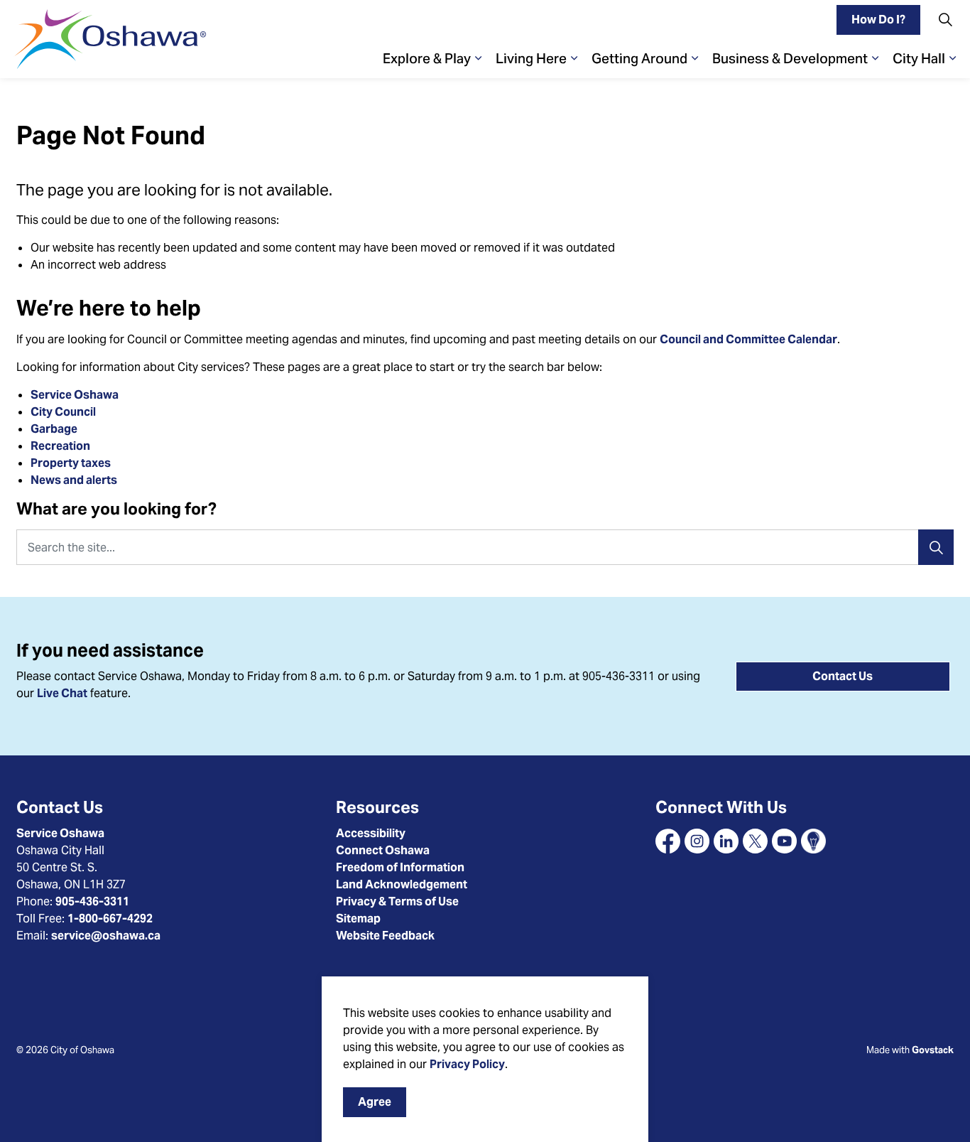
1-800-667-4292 (110, 918)
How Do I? (878, 19)
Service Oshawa (75, 394)
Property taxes (71, 463)
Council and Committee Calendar (748, 339)
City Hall (919, 58)
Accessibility (370, 833)
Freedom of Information (400, 867)
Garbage (54, 428)
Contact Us (842, 676)
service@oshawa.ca (105, 935)
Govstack (933, 1050)
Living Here (531, 58)
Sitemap (358, 918)
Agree (374, 1101)
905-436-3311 (92, 901)
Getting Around (639, 58)
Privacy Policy (467, 1064)
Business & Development (790, 58)
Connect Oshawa (383, 850)
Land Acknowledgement (401, 884)
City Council (64, 411)
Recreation (60, 445)
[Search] (936, 547)
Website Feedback (385, 935)
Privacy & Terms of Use (397, 901)
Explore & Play (427, 58)
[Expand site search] (945, 19)
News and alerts (74, 480)
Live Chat (62, 693)
